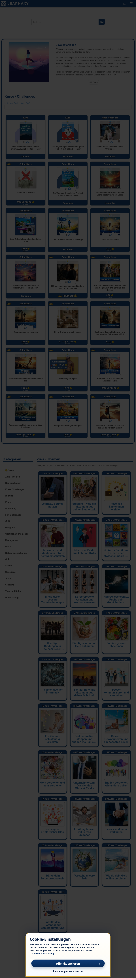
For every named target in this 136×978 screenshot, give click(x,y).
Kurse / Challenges (20, 96)
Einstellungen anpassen (66, 971)
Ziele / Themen (48, 459)
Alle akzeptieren (68, 963)
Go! (102, 22)
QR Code (94, 82)
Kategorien (12, 459)
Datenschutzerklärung (42, 953)
